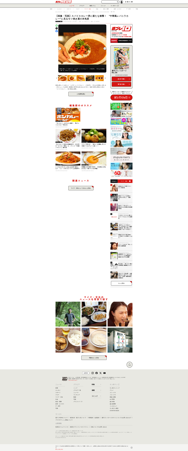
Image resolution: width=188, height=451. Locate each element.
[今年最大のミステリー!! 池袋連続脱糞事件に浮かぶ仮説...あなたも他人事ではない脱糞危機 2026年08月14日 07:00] (120, 340)
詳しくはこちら (59, 449)
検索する (117, 2)
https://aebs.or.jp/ (72, 380)
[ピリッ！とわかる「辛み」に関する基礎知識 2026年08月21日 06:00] (120, 314)
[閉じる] (131, 448)
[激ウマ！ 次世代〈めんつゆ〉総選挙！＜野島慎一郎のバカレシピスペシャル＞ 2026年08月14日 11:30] (94, 340)
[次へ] (104, 48)
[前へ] (59, 48)
